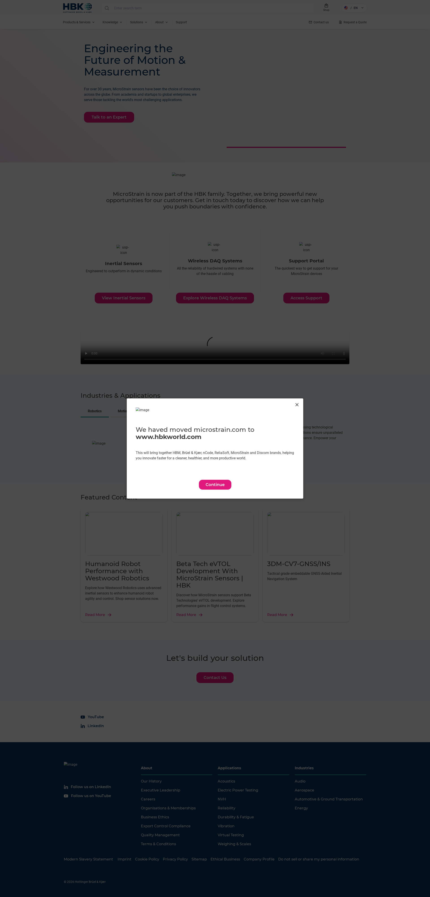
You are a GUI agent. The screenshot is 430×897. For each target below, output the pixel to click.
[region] (215, 448)
